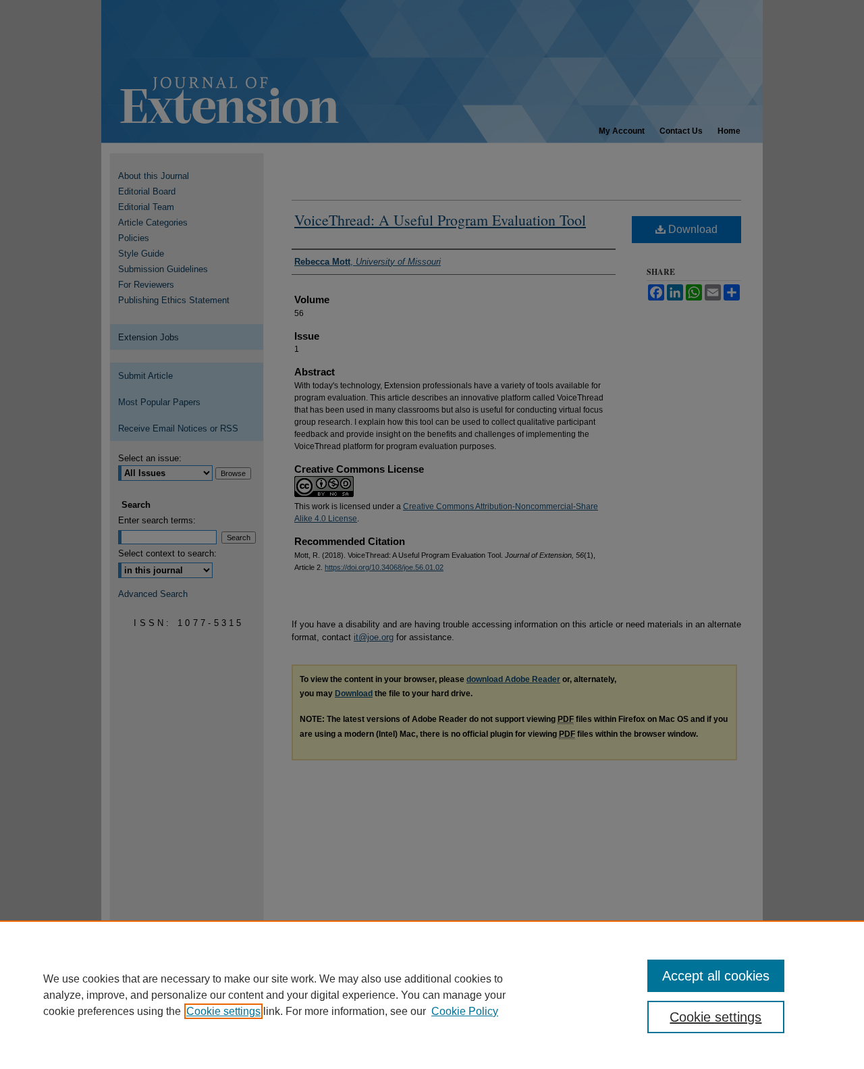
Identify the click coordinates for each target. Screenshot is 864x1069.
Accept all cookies (716, 975)
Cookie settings (223, 1011)
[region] (432, 994)
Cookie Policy (464, 1011)
